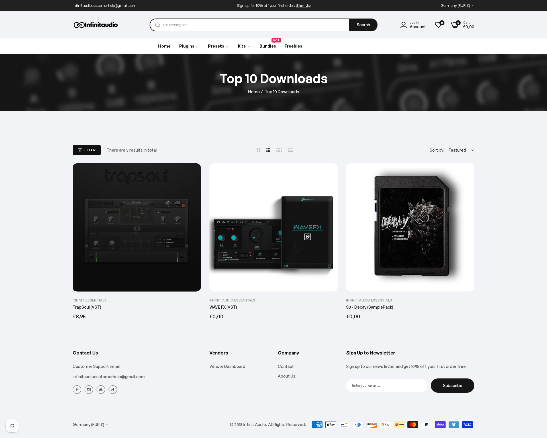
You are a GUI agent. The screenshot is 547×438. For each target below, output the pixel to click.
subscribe (452, 385)
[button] (194, 174)
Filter (89, 150)
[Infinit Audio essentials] (96, 24)
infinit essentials (90, 300)
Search (363, 24)
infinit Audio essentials (232, 300)
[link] (219, 46)
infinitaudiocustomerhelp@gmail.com (109, 376)
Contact (286, 366)
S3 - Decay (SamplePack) (369, 307)
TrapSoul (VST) (87, 307)
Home (254, 91)
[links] (78, 389)
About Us (286, 376)
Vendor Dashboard (227, 366)
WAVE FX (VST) (223, 307)
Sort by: (437, 150)
